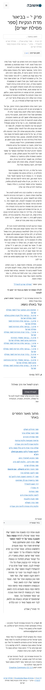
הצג (27, 53)
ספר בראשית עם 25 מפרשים (27, 480)
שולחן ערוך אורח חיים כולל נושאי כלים (23, 448)
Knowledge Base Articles (24, 678)
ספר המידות (33, 491)
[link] (30, 392)
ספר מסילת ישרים (31, 465)
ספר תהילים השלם (31, 429)
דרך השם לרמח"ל (31, 484)
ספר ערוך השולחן (31, 502)
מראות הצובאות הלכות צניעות (26, 440)
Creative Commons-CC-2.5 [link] (21, 667)
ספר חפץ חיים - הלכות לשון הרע (25, 462)
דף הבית (38, 41)
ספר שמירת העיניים (30, 437)
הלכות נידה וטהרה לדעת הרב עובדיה (24, 506)
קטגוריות (38, 519)
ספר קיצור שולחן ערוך (30, 433)
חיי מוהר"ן (34, 488)
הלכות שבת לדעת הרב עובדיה (26, 444)
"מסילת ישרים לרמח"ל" (23, 284)
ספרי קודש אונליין (25, 41)
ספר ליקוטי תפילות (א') (29, 473)
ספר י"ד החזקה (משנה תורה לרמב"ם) (23, 476)
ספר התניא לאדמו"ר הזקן (28, 458)
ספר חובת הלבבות (31, 499)
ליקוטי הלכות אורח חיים (29, 495)
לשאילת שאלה (30, 392)
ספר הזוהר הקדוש (23, 469)
